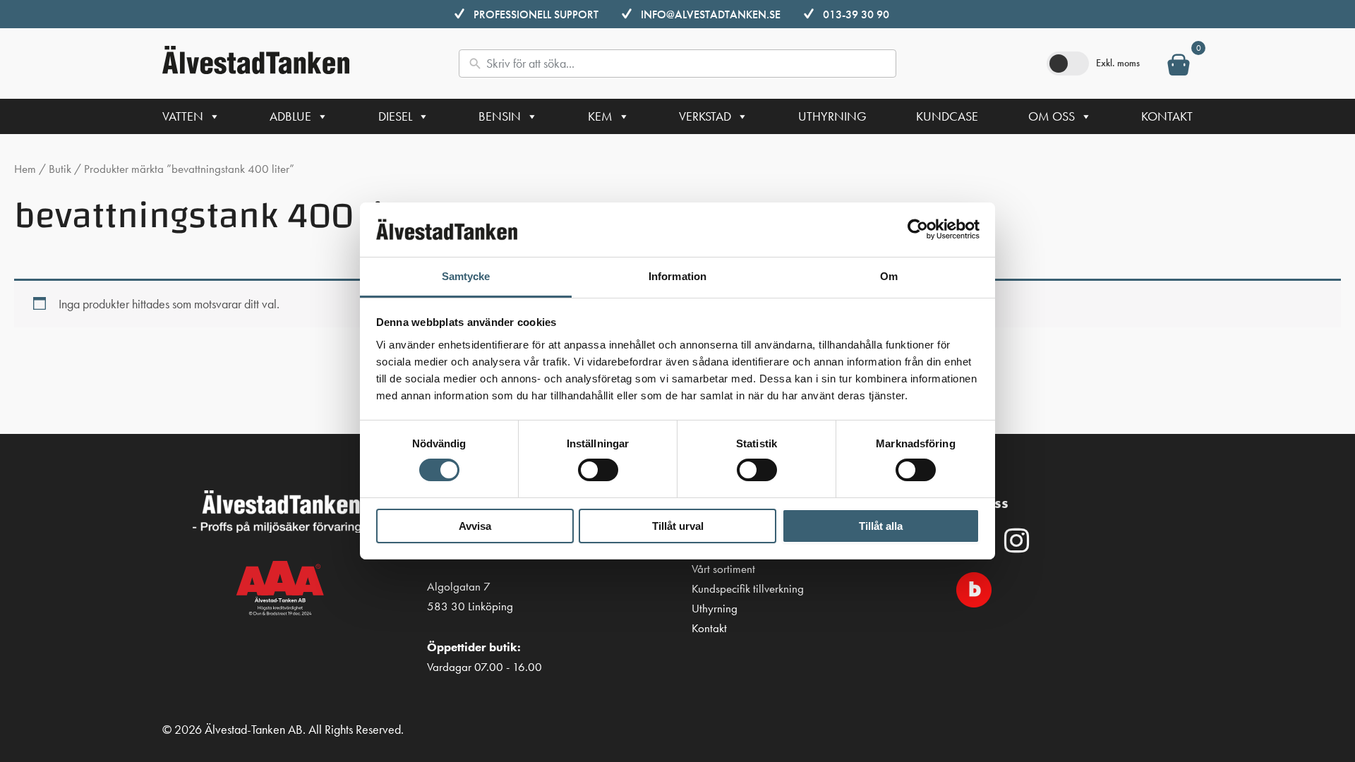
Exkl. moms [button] (1118, 62)
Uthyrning (832, 116)
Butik (60, 169)
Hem (25, 169)
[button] (1016, 540)
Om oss (1051, 116)
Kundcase (947, 116)
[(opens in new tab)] (974, 588)
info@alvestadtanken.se (711, 14)
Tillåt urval (678, 526)
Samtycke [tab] (466, 276)
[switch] (598, 470)
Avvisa (475, 526)
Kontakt (1167, 116)
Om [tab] (889, 276)
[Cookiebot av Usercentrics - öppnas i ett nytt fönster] (918, 229)
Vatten (182, 116)
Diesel (395, 116)
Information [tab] (677, 276)
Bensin (499, 116)
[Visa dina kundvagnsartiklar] (1178, 68)
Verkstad (705, 116)
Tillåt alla (881, 526)
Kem (600, 116)
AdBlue (290, 116)
